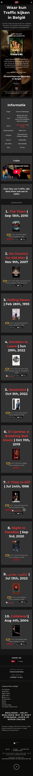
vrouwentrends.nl (10, 758)
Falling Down (18, 300)
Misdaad (24, 125)
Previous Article (16, 669)
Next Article (16, 675)
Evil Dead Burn (6, 699)
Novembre (17, 390)
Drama (18, 125)
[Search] (31, 2)
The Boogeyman (16, 672)
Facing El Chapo (6, 705)
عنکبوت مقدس (17, 574)
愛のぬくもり (6, 697)
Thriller (22, 127)
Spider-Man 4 (6, 695)
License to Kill (16, 677)
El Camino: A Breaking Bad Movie (16, 436)
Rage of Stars (6, 693)
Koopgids (25, 749)
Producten (17, 750)
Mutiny (4, 701)
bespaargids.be (24, 758)
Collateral (19, 616)
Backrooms (5, 691)
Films (15, 749)
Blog (8, 749)
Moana (4, 703)
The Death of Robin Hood (9, 707)
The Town (17, 211)
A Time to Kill (18, 482)
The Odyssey (6, 689)
